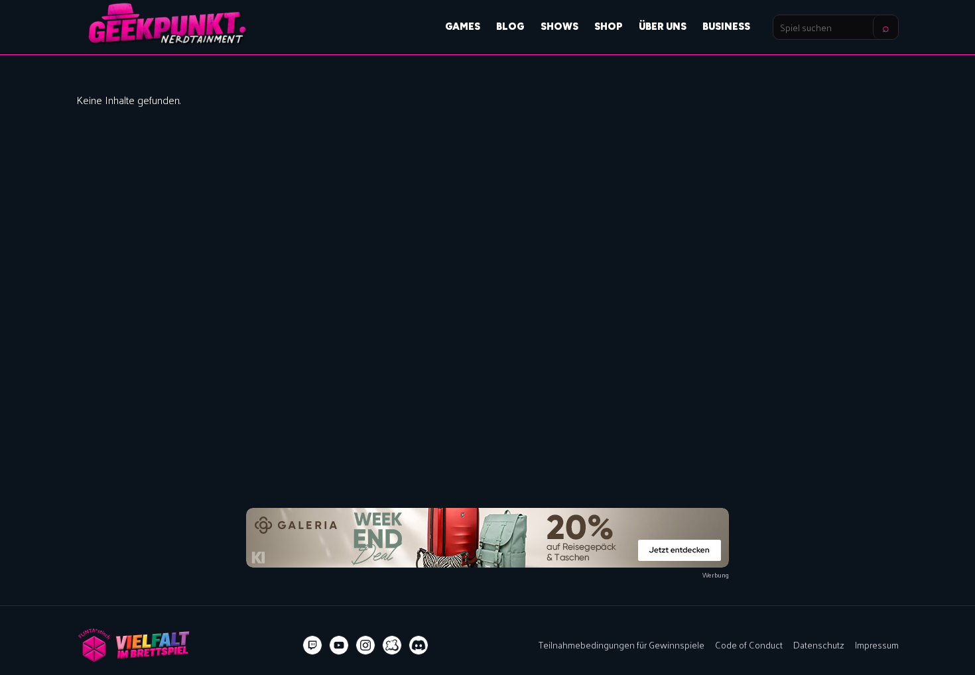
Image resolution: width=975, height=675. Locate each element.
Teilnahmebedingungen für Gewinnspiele (621, 644)
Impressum (877, 644)
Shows (559, 26)
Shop (608, 26)
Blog (510, 26)
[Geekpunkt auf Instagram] (365, 645)
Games (462, 26)
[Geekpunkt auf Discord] (418, 645)
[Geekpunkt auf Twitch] (312, 645)
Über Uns (662, 26)
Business (726, 26)
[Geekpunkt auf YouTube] (339, 645)
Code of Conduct (749, 644)
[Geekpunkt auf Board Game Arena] (392, 645)
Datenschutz (818, 644)
